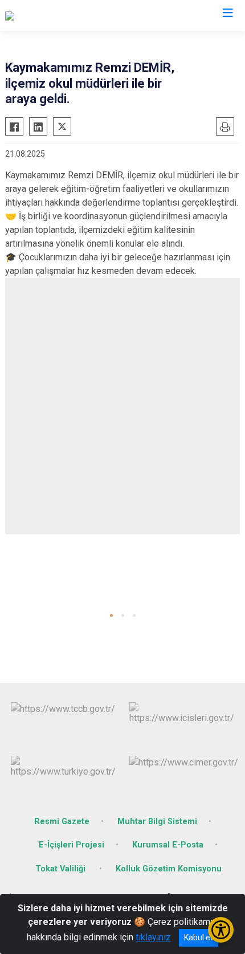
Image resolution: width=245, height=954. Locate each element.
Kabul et (198, 937)
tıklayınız (153, 937)
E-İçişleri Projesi (71, 845)
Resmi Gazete (61, 821)
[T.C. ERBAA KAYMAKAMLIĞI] (61, 15)
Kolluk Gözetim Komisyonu (169, 869)
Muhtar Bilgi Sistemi (157, 821)
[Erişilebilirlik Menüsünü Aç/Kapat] (221, 930)
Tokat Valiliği (61, 869)
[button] (111, 615)
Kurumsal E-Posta (167, 845)
